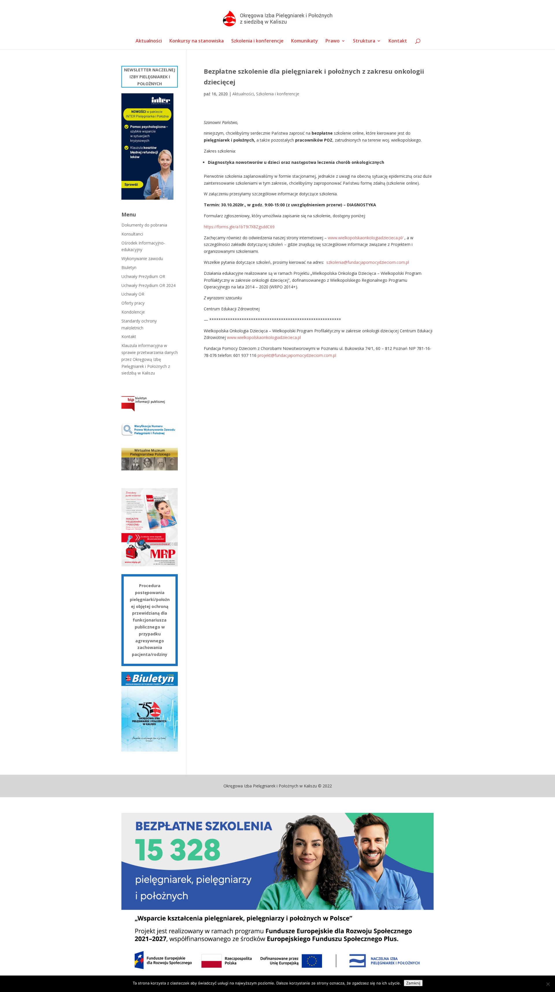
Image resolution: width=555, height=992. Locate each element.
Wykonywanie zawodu (142, 258)
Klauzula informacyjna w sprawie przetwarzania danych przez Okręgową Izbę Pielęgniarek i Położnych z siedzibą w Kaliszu (149, 359)
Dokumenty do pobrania (144, 225)
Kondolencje (133, 312)
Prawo (332, 41)
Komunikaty (304, 41)
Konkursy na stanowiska (196, 41)
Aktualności (149, 41)
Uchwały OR (132, 294)
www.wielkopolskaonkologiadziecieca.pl (264, 337)
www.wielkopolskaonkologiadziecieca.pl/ (365, 237)
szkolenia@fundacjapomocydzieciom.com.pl (367, 262)
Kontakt (397, 41)
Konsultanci (132, 234)
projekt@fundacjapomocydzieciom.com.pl (297, 355)
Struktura (364, 41)
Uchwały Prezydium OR (143, 276)
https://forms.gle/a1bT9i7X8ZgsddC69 (239, 226)
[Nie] (548, 984)
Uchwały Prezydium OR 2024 (148, 285)
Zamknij (413, 983)
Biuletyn (128, 267)
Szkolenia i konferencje (257, 41)
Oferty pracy (133, 303)
